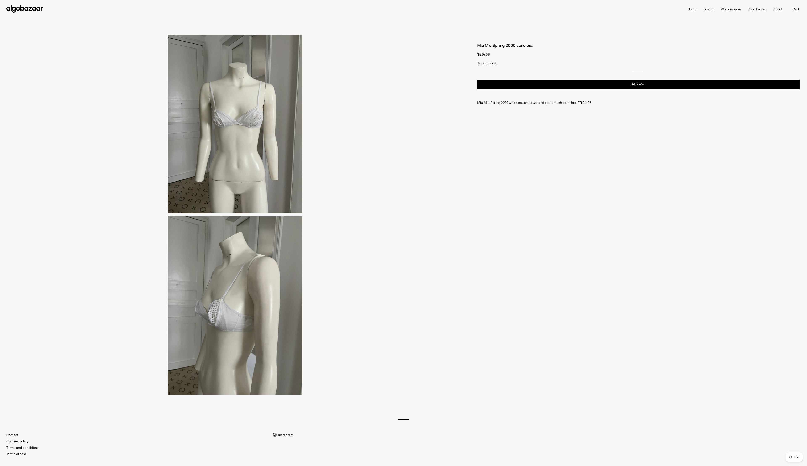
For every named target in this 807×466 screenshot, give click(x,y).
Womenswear (731, 9)
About (777, 9)
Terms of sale (16, 454)
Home (691, 9)
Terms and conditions (22, 447)
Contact (12, 435)
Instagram (285, 435)
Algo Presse (757, 9)
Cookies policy (17, 441)
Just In (708, 9)
